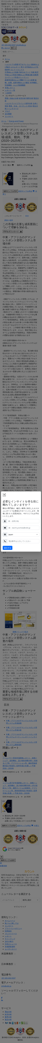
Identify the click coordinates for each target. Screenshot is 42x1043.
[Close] (4, 494)
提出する (7, 548)
